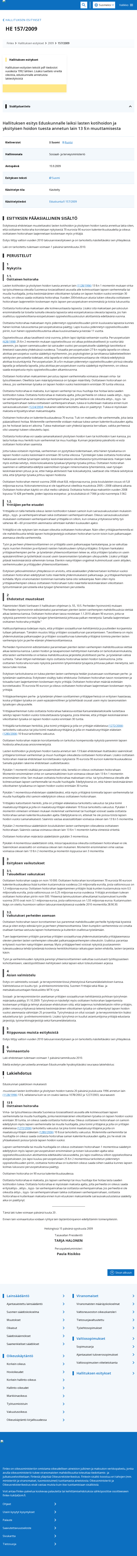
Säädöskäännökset (19, 1336)
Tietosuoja (9, 1544)
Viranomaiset (87, 1296)
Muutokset (14, 1320)
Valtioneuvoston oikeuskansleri (96, 1312)
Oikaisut (12, 1328)
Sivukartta (9, 1536)
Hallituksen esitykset (24, 20)
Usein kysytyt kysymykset (19, 1512)
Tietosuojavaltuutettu (90, 1320)
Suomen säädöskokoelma (23, 1312)
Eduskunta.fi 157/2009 (63, 201)
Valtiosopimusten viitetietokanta (97, 1362)
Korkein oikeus (16, 1364)
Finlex (10, 43)
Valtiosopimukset (91, 1338)
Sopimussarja (85, 1346)
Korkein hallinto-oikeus (21, 1380)
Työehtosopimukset (89, 1328)
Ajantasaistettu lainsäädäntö (25, 1304)
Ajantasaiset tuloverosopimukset (97, 1354)
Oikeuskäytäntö (20, 1356)
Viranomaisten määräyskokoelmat (98, 1304)
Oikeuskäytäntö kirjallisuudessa (27, 1420)
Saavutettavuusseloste (17, 1528)
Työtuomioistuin (17, 1404)
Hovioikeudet (15, 1372)
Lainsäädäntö (18, 1296)
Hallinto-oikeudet (18, 1388)
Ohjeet (7, 1504)
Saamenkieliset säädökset (23, 1344)
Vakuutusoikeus (17, 1412)
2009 (51, 43)
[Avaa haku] (84, 5)
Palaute (7, 1520)
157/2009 (63, 43)
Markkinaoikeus (17, 1396)
